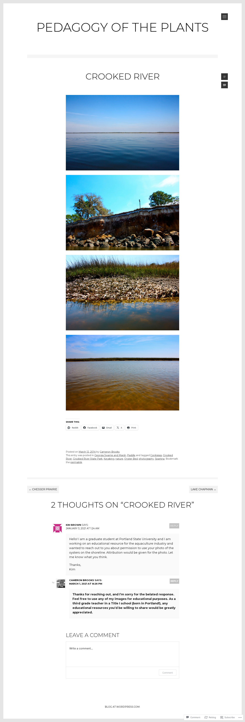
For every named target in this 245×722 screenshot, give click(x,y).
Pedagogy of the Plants (122, 27)
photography (146, 458)
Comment (167, 672)
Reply (174, 525)
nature (119, 458)
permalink (76, 462)
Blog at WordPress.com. (122, 706)
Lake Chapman (203, 489)
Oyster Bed (131, 458)
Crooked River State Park (87, 458)
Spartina (159, 458)
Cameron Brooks (110, 451)
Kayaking (109, 458)
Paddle (131, 455)
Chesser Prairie (43, 489)
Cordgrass (156, 455)
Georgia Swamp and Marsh (110, 455)
